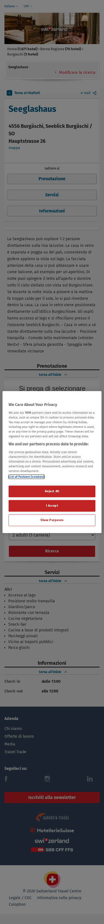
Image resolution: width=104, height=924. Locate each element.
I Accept (52, 505)
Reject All (52, 491)
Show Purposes (51, 520)
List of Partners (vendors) (26, 477)
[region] (51, 462)
